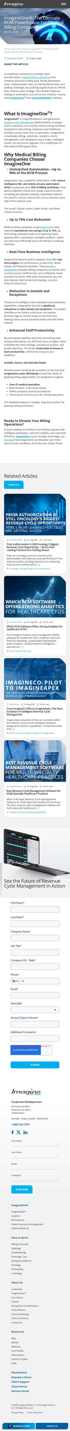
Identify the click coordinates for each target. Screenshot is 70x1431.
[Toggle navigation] (63, 4)
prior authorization (41, 568)
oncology (13, 568)
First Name (16, 1140)
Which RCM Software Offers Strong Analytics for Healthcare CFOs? (35, 628)
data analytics (15, 651)
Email (14, 1163)
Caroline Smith (15, 58)
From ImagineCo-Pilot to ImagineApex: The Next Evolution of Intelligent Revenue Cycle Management (35, 711)
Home (7, 48)
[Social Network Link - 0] (12, 1132)
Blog (25, 48)
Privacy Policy (17, 1412)
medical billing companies (36, 77)
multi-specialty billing (37, 812)
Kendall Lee (14, 704)
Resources (16, 48)
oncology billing (25, 568)
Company (16, 1175)
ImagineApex (48, 733)
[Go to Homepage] (13, 4)
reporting (26, 651)
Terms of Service (34, 1412)
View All (13, 484)
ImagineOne (46, 227)
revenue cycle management (19, 122)
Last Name (16, 1152)
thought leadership (18, 812)
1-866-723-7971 (20, 1124)
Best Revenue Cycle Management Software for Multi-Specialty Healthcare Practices (34, 792)
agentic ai (38, 733)
